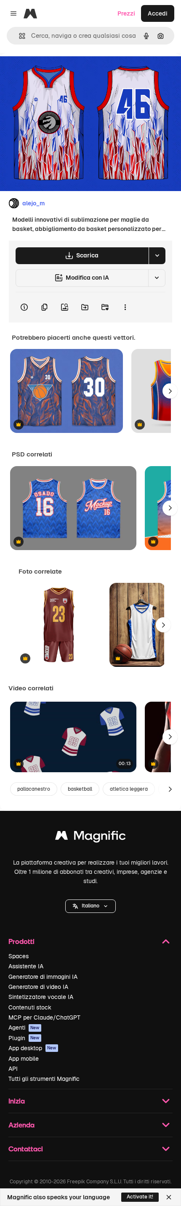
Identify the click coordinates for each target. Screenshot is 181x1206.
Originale (55, 72)
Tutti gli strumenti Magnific (44, 1079)
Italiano (90, 905)
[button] (90, 906)
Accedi (158, 13)
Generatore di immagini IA (42, 977)
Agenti (24, 1027)
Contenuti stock (29, 1007)
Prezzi (126, 13)
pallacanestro (33, 789)
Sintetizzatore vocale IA (40, 997)
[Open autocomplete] (18, 36)
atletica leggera (129, 789)
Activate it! (140, 1196)
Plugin (24, 1038)
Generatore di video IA (38, 987)
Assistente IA (25, 966)
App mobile (23, 1058)
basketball (80, 789)
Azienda (21, 1124)
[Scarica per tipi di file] (157, 255)
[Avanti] (170, 391)
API (13, 1068)
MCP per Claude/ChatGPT (44, 1017)
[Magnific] (90, 837)
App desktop (32, 1048)
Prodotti (21, 941)
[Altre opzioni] (125, 307)
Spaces (18, 956)
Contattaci (25, 1148)
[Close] (169, 1197)
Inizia (16, 1100)
